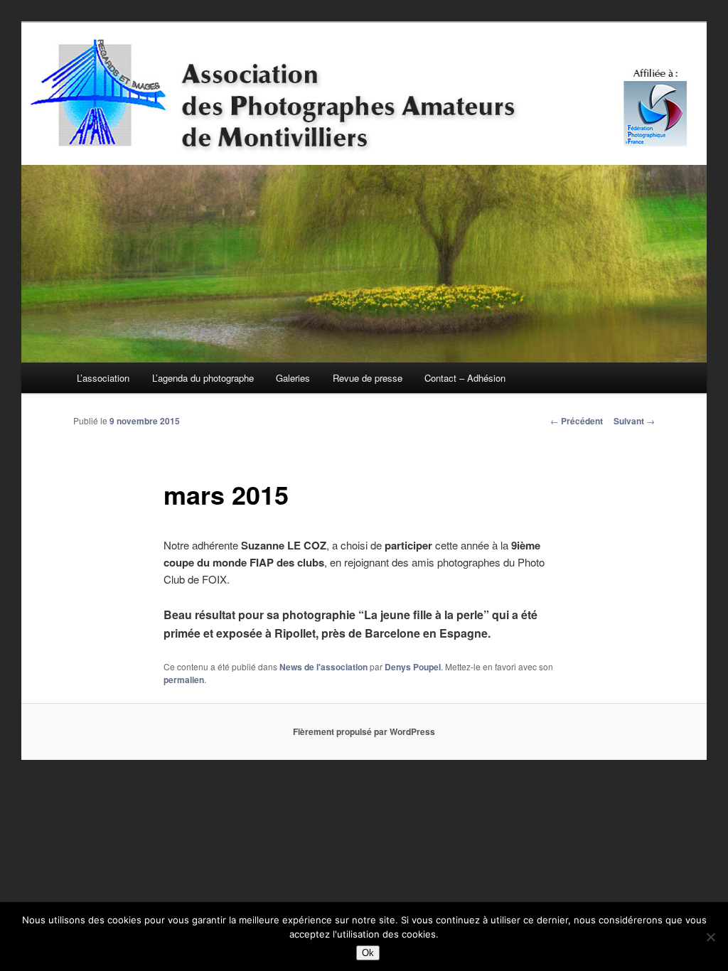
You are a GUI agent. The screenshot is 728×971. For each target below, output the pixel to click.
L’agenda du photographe (203, 378)
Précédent (576, 420)
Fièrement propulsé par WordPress (364, 731)
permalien (184, 679)
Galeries (293, 378)
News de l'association (323, 666)
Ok (368, 953)
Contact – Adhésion (464, 378)
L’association (103, 378)
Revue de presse (367, 378)
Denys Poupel (413, 666)
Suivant (634, 420)
